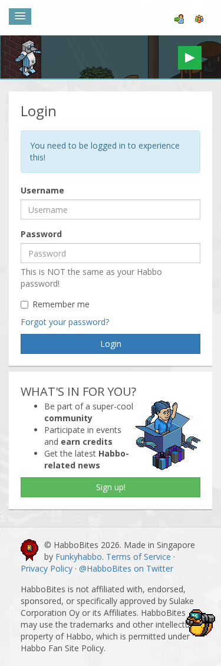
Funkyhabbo (78, 556)
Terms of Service (138, 556)
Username (42, 190)
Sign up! (111, 487)
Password (41, 234)
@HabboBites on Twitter (126, 568)
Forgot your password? (65, 321)
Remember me (61, 304)
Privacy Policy (46, 568)
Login (110, 343)
